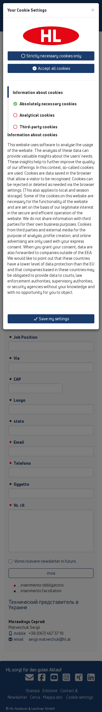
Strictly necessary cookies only (53, 55)
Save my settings (53, 318)
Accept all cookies (53, 68)
